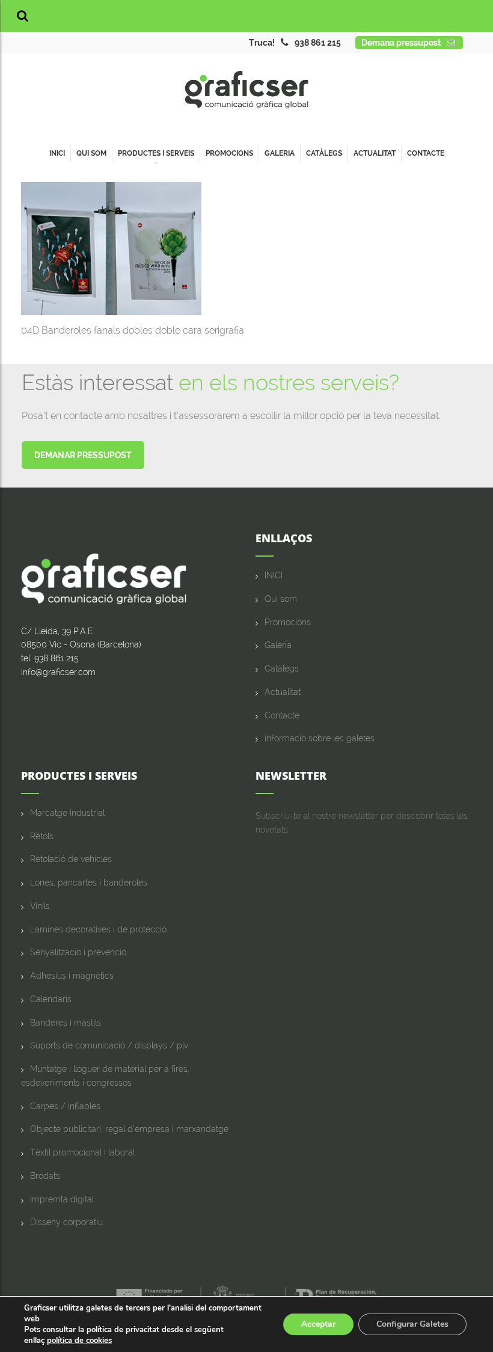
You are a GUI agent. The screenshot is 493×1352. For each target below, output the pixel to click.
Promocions (229, 153)
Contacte (425, 153)
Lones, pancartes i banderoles (88, 882)
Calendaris (51, 999)
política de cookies (79, 1340)
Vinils (40, 906)
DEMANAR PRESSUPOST (83, 455)
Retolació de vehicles (71, 859)
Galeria (280, 153)
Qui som (91, 153)
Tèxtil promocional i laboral (82, 1152)
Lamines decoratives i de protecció (98, 929)
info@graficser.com (58, 672)
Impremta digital (62, 1199)
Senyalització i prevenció (78, 952)
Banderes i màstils (65, 1022)
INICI (274, 575)
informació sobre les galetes (320, 738)
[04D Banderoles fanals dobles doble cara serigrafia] (111, 248)
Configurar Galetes (412, 1324)
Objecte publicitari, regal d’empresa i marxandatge (129, 1129)
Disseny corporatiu (66, 1222)
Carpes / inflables (65, 1106)
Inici (57, 153)
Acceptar (318, 1324)
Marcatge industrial (67, 813)
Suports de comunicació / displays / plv (109, 1045)
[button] (22, 16)
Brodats (45, 1176)
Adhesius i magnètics (72, 975)
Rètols (42, 836)
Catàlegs (324, 153)
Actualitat (375, 153)
